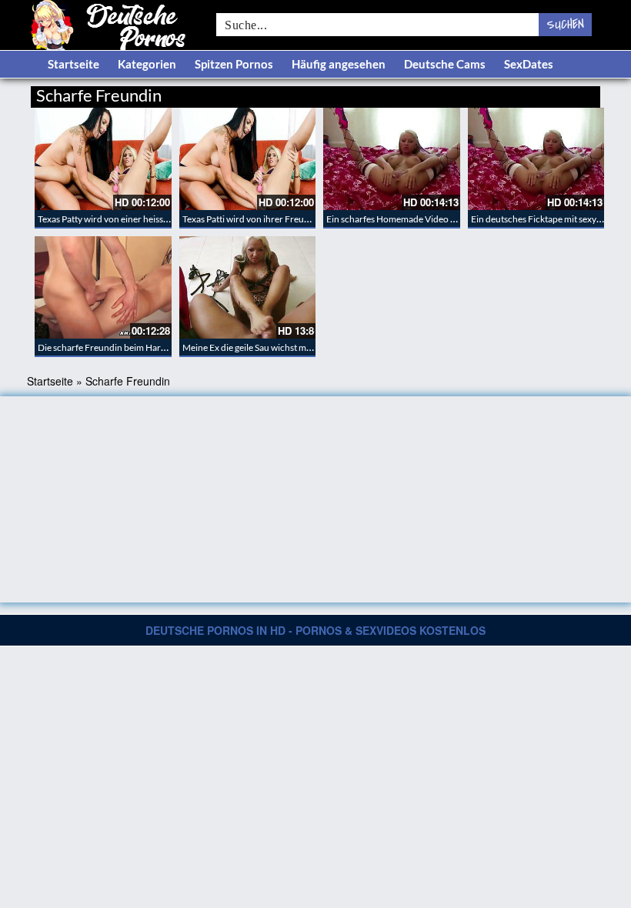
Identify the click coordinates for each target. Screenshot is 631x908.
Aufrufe (521, 92)
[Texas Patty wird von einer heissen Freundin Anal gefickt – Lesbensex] (103, 159)
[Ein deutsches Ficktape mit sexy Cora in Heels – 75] (536, 159)
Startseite (73, 64)
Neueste (476, 92)
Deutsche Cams (445, 64)
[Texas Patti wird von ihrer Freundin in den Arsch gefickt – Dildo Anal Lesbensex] (247, 159)
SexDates (528, 64)
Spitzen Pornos (234, 64)
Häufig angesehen (339, 64)
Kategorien (147, 64)
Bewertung (571, 92)
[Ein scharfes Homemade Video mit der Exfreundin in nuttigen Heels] (391, 159)
